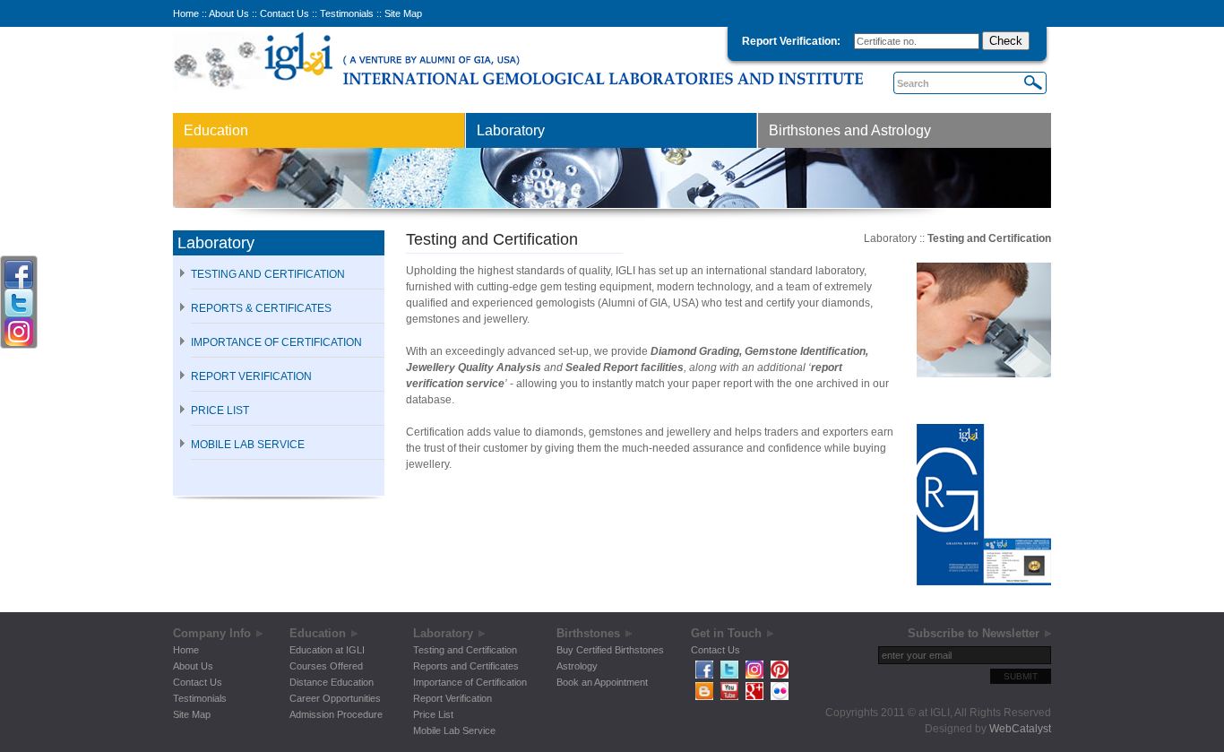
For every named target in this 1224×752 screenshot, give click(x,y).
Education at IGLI (327, 649)
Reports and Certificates (466, 666)
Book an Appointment (602, 682)
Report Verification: (791, 41)
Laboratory (511, 130)
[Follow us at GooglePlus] (754, 696)
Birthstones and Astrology (850, 130)
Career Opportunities (335, 698)
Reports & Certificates (261, 308)
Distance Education (331, 682)
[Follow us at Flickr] (779, 696)
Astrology (577, 666)
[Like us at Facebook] (704, 675)
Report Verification (251, 376)
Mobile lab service (248, 444)
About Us (229, 13)
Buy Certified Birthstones (610, 649)
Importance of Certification (470, 682)
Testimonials (347, 13)
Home (186, 13)
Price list (220, 410)
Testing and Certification (268, 274)
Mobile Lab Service (454, 730)
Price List (433, 714)
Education (216, 130)
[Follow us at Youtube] (729, 696)
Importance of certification (276, 342)
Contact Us (284, 13)
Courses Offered (326, 666)
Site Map (403, 13)
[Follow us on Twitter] (729, 675)
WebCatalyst (1020, 728)
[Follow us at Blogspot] (704, 696)
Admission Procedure (336, 714)
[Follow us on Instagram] (754, 675)
